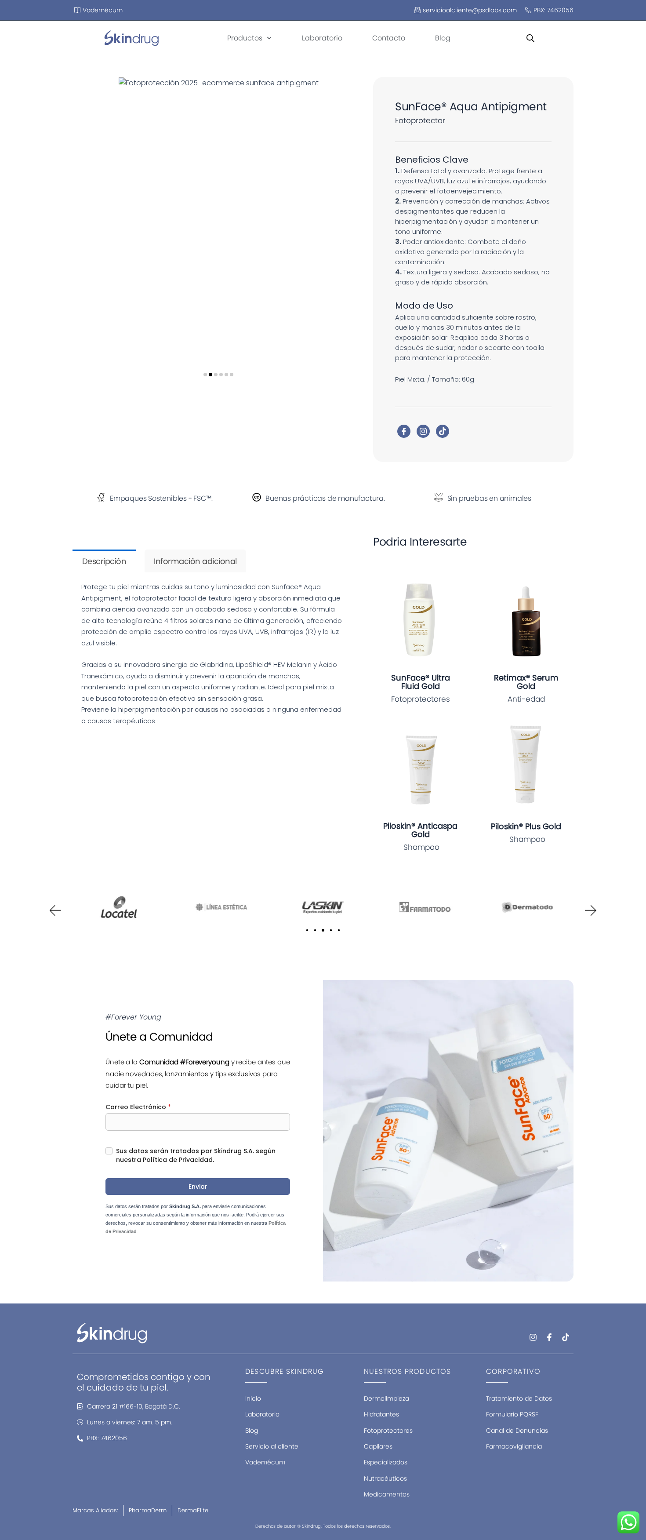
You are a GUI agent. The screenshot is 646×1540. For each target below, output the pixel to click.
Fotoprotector (420, 120)
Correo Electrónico (138, 1107)
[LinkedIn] (442, 431)
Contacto (388, 38)
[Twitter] (423, 431)
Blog (442, 38)
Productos (244, 38)
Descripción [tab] (104, 561)
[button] (205, 374)
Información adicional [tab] (195, 561)
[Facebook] (403, 431)
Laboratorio (322, 38)
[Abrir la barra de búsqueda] (530, 38)
